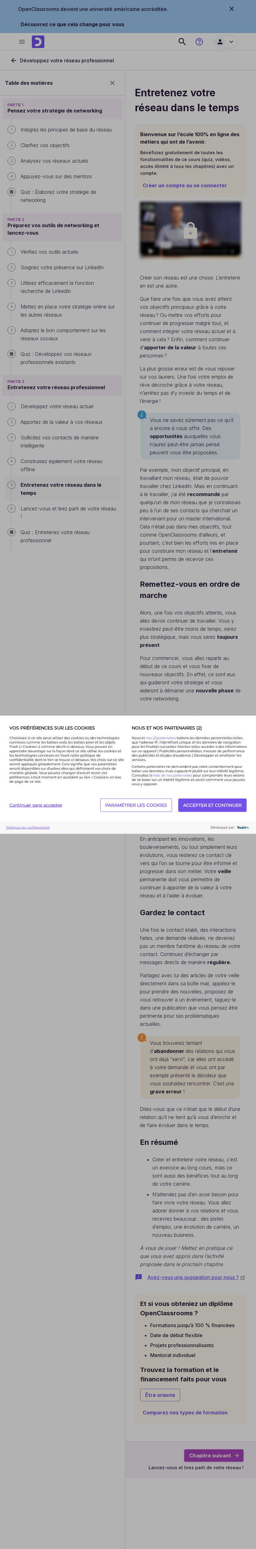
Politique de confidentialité (28, 827)
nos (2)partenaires (161, 737)
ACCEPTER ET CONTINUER (212, 805)
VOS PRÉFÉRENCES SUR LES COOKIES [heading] (52, 727)
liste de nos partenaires (172, 775)
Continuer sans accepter (35, 805)
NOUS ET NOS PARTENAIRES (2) (167, 727)
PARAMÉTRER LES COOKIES (136, 805)
